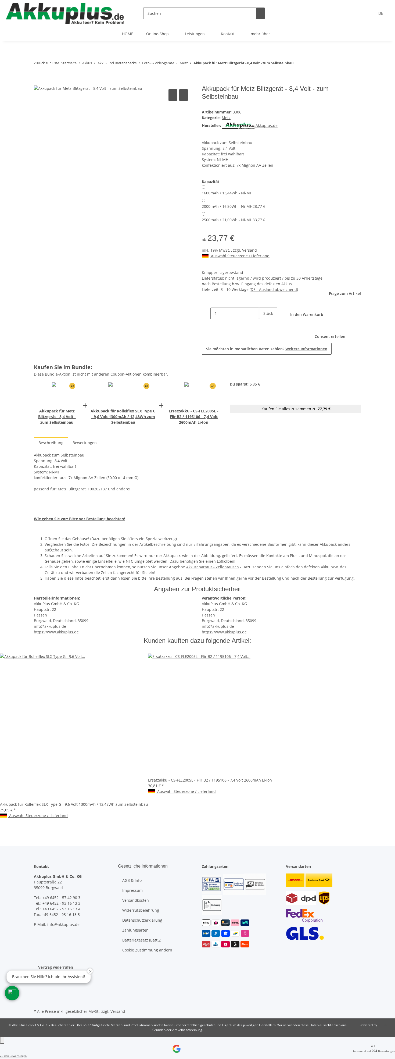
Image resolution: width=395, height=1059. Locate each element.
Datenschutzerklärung (142, 920)
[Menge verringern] (206, 313)
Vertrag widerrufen (55, 967)
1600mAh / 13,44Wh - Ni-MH (227, 192)
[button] (12, 993)
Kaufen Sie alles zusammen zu (295, 408)
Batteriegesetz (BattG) (141, 940)
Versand (249, 250)
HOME (127, 33)
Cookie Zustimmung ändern (147, 950)
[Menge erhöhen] (263, 325)
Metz (226, 117)
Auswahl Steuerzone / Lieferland (240, 255)
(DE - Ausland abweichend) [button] (274, 289)
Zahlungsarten (135, 930)
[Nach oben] (2, 1040)
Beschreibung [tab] (50, 442)
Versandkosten (135, 900)
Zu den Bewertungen (13, 1056)
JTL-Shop (384, 1025)
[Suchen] (260, 13)
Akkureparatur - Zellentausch (212, 566)
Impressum (132, 890)
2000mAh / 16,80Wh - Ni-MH (233, 206)
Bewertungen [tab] (85, 442)
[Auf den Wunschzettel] (183, 95)
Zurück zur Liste (46, 62)
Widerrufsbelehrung (140, 910)
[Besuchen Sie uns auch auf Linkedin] (38, 1001)
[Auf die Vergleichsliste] (172, 95)
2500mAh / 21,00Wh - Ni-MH (233, 219)
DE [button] (381, 13)
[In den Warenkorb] (38, 82)
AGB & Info (132, 880)
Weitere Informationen (306, 348)
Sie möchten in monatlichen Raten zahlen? (266, 348)
